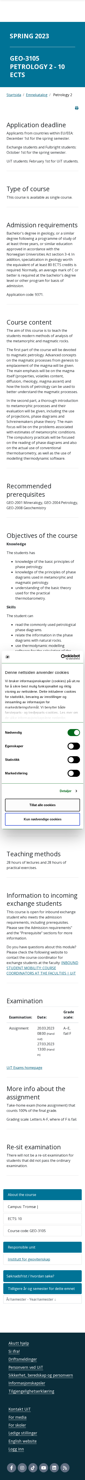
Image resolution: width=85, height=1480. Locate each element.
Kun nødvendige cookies (42, 819)
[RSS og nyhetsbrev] (65, 1467)
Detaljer (66, 791)
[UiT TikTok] (32, 1467)
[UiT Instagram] (22, 1467)
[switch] (74, 746)
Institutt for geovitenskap (29, 1259)
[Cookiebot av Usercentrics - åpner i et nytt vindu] (61, 657)
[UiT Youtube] (43, 1467)
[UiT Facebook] (11, 1467)
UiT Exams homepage (24, 1067)
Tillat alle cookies (42, 805)
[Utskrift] (76, 108)
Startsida (14, 94)
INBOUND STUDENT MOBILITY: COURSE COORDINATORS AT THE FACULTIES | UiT (42, 968)
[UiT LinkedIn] (54, 1467)
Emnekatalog (37, 94)
